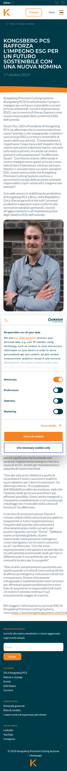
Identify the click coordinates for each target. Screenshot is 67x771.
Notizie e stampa (21, 23)
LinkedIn (8, 730)
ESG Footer (9, 685)
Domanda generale (14, 705)
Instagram (9, 738)
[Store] (56, 3)
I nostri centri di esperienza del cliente (24, 714)
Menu (52, 12)
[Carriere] (52, 3)
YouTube (8, 734)
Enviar (12, 656)
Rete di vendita (12, 710)
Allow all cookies (33, 436)
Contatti (33, 12)
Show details (48, 425)
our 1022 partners (25, 337)
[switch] (58, 390)
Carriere (8, 690)
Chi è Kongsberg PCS (15, 672)
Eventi (7, 681)
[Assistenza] (62, 3)
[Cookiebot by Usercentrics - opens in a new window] (48, 320)
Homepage (36, 755)
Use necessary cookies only (33, 447)
